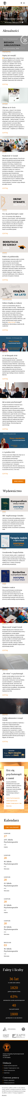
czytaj (5, 84)
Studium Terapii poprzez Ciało (14, 803)
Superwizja (6, 1073)
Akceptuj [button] (4, 1095)
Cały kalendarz (12, 827)
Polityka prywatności (9, 1082)
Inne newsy (18, 481)
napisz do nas (11, 322)
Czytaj (5, 474)
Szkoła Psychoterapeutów (13, 798)
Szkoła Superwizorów (11, 800)
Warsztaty (9, 806)
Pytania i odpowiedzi (9, 1080)
